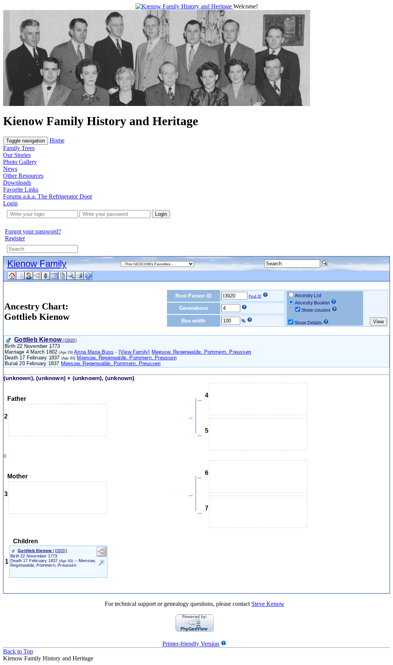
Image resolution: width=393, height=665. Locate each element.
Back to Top (18, 651)
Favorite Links (20, 189)
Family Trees (19, 148)
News (10, 168)
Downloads (17, 182)
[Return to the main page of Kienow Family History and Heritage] (184, 6)
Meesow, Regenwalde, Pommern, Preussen (201, 352)
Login (10, 203)
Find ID (255, 296)
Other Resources (23, 175)
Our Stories (17, 155)
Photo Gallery (20, 162)
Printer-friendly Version (190, 643)
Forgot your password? (33, 231)
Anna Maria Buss (94, 352)
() (6, 455)
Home (57, 140)
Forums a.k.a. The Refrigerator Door (47, 196)
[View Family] (134, 352)
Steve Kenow (267, 603)
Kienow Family (36, 263)
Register (15, 238)
